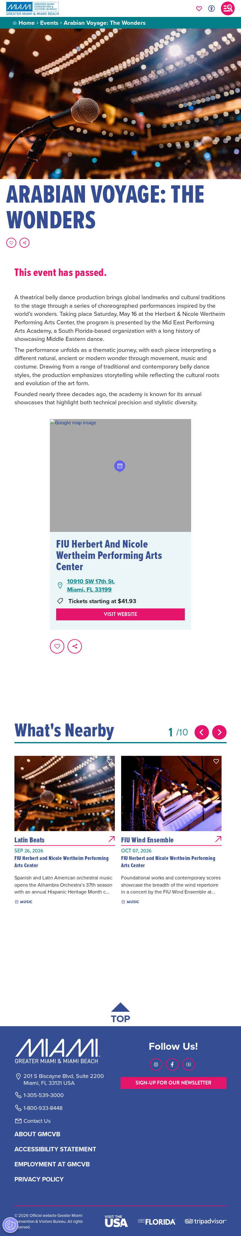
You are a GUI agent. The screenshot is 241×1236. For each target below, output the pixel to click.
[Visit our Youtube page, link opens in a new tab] (188, 1064)
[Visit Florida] (156, 1220)
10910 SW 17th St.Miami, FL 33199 (91, 585)
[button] (109, 761)
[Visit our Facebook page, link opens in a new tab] (172, 1064)
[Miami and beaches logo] (63, 1051)
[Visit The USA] (116, 1221)
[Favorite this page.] (11, 243)
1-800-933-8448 (43, 1108)
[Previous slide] (202, 732)
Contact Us (37, 1120)
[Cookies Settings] (10, 1225)
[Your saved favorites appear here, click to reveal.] (199, 8)
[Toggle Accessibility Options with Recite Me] (211, 8)
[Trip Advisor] (206, 1221)
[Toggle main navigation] (228, 8)
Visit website (120, 614)
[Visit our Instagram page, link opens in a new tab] (156, 1064)
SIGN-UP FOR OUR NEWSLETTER (174, 1082)
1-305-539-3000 (44, 1095)
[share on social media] (24, 243)
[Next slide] (219, 732)
